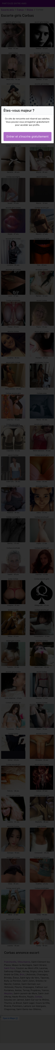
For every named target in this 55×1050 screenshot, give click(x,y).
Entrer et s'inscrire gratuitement (27, 136)
